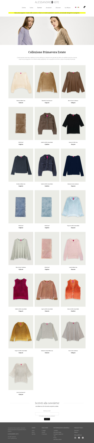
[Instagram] (75, 437)
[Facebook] (79, 437)
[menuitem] (75, 7)
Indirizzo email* (47, 410)
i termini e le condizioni (49, 416)
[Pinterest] (83, 437)
